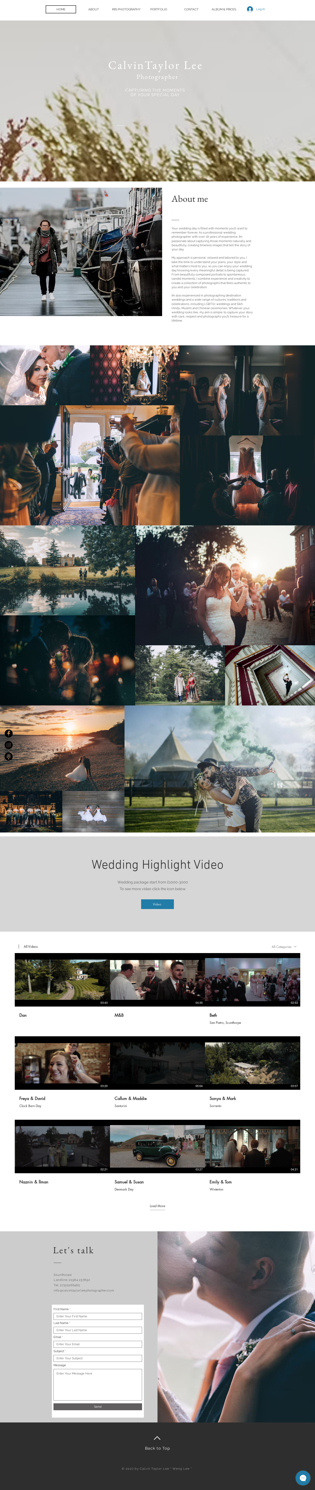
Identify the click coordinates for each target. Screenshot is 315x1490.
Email (57, 1337)
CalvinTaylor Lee (157, 64)
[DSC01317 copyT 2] (9, 756)
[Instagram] (9, 745)
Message (59, 1365)
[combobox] (284, 947)
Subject (58, 1351)
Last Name (60, 1322)
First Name (61, 1309)
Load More (157, 1206)
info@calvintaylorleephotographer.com (84, 1290)
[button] (28, 946)
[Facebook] (9, 733)
